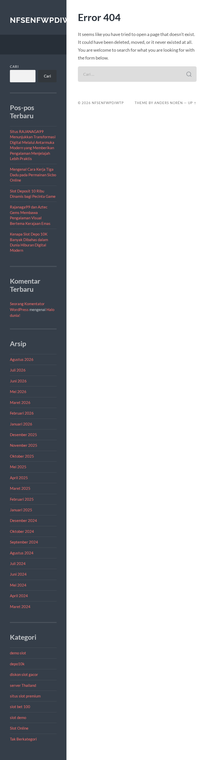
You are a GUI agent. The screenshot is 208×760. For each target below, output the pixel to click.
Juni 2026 (18, 381)
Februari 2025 (22, 499)
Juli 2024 (18, 563)
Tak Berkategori (23, 739)
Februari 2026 (22, 413)
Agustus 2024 (21, 553)
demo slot (18, 653)
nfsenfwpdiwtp (45, 20)
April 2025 (19, 477)
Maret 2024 (20, 606)
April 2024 (19, 595)
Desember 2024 (23, 520)
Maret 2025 (20, 488)
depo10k (17, 663)
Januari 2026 (21, 424)
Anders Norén (168, 103)
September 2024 (24, 542)
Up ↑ (192, 103)
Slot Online (19, 728)
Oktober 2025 (22, 456)
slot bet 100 (20, 706)
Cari (14, 67)
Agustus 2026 (21, 359)
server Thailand (23, 685)
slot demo (18, 717)
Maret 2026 (20, 402)
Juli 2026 (18, 370)
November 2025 (23, 445)
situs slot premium (25, 696)
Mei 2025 (18, 466)
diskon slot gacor (24, 674)
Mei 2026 (18, 391)
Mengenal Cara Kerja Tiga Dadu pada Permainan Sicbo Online (33, 174)
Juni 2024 (18, 574)
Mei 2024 (18, 585)
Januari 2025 (21, 510)
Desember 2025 (23, 434)
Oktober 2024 (22, 531)
